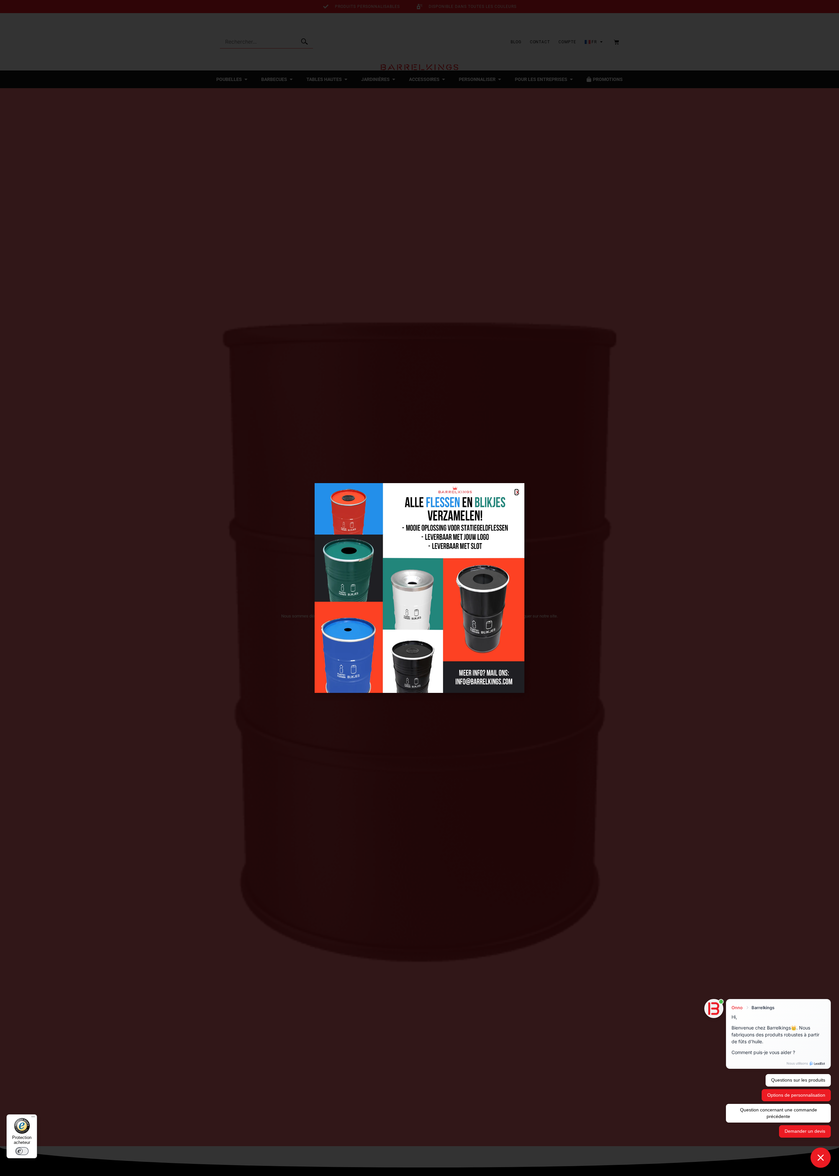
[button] (516, 492)
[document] (419, 588)
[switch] (22, 1151)
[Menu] (33, 1118)
